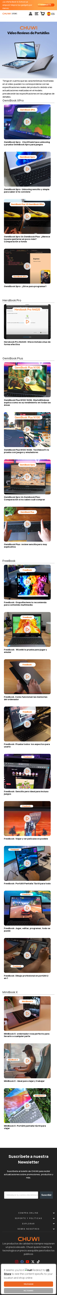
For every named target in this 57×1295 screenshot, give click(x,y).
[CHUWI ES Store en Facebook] (22, 1261)
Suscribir (46, 1195)
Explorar (28, 1223)
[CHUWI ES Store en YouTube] (27, 1261)
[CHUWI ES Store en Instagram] (16, 1261)
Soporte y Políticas (28, 1218)
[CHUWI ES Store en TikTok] (38, 1261)
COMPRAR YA (46, 5)
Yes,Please (28, 1284)
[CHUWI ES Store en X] (32, 1261)
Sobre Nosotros (28, 1229)
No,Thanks (28, 1290)
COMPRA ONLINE (28, 1213)
